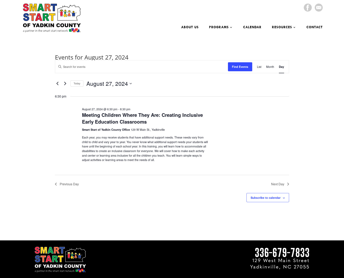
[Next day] (65, 83)
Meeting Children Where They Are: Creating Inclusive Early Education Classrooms (142, 118)
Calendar (252, 27)
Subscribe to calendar (265, 198)
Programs (219, 27)
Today (77, 83)
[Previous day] (57, 83)
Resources (282, 27)
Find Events (240, 67)
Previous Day (69, 184)
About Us (190, 27)
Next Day (277, 184)
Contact (314, 27)
